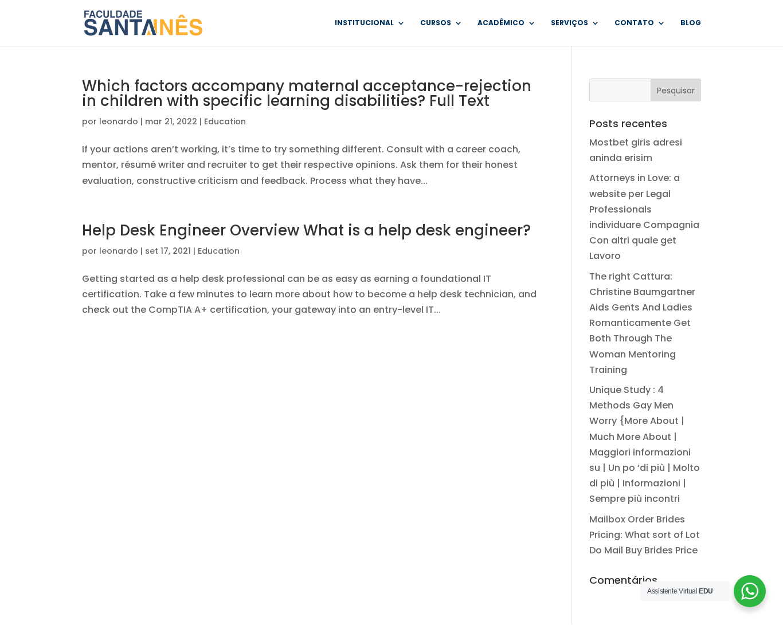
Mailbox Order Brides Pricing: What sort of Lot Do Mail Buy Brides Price (644, 535)
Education (225, 121)
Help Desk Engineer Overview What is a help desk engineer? (306, 230)
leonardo (118, 121)
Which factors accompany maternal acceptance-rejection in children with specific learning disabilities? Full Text (306, 93)
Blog (690, 23)
